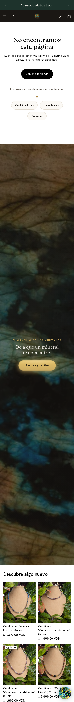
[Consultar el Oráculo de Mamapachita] (65, 693)
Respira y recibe (37, 365)
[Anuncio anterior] (6, 5)
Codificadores (24, 105)
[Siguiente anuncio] (68, 5)
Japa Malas (51, 105)
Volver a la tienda (37, 74)
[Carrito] (69, 16)
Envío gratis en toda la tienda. (37, 5)
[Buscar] (13, 16)
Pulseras (37, 116)
